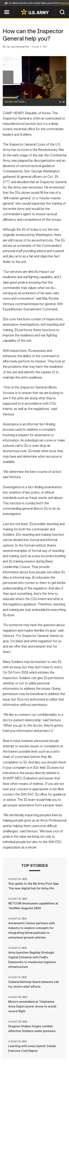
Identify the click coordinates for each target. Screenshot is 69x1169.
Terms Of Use (15, 1152)
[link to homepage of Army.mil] (34, 12)
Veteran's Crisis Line (46, 1157)
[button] (2, 8)
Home (14, 1147)
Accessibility (40, 1152)
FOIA (60, 1152)
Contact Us (32, 1147)
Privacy (52, 1147)
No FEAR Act (16, 1157)
